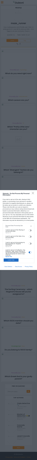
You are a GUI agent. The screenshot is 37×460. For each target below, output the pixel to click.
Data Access (18, 266)
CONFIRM (11, 260)
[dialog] (18, 230)
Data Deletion (8, 266)
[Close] (33, 193)
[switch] (30, 230)
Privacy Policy (29, 266)
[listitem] (18, 226)
